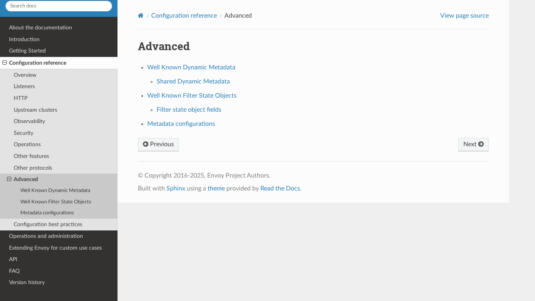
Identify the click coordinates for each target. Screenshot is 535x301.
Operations (27, 144)
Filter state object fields (189, 110)
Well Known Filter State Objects (55, 202)
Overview (25, 75)
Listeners (24, 86)
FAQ (14, 271)
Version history (27, 282)
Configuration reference (37, 63)
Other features (31, 156)
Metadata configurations (47, 213)
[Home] (141, 15)
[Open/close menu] (4, 63)
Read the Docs (280, 188)
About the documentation (40, 28)
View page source (464, 16)
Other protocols (33, 168)
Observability (29, 121)
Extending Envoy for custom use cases (55, 248)
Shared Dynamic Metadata (193, 81)
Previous (161, 144)
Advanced (26, 179)
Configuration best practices (48, 224)
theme (216, 188)
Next (470, 144)
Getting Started (27, 51)
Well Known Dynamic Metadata (55, 190)
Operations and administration (46, 236)
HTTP (20, 98)
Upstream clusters (35, 110)
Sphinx (175, 188)
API (13, 259)
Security (23, 133)
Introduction (24, 39)
